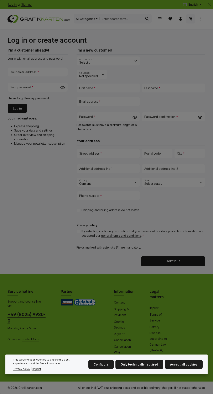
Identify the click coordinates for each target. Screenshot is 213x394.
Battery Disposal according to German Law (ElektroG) (158, 338)
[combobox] (121, 18)
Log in (12, 4)
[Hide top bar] (209, 4)
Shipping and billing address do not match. (111, 210)
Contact (119, 302)
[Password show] (62, 87)
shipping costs (120, 387)
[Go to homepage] (38, 19)
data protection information (179, 231)
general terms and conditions (121, 235)
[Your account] (180, 18)
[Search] (147, 18)
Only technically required (139, 364)
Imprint (154, 308)
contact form (30, 339)
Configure (101, 364)
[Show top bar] (201, 18)
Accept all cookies (183, 364)
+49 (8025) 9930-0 (26, 318)
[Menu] (160, 18)
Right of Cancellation (122, 337)
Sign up (26, 4)
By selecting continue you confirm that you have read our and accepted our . (143, 233)
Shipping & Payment (121, 312)
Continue (173, 261)
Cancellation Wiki (122, 349)
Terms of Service (156, 317)
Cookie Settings (119, 324)
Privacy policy (21, 369)
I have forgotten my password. (29, 98)
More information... (51, 363)
